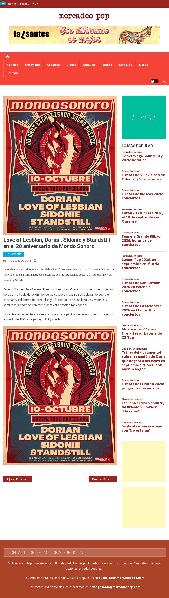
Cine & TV (125, 64)
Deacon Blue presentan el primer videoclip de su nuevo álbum (104, 479)
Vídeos (107, 64)
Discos (71, 64)
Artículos (89, 64)
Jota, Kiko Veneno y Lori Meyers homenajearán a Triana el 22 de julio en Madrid (20, 479)
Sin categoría (13, 254)
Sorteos (12, 73)
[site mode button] (154, 81)
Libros (143, 64)
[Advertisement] (144, 461)
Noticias (12, 64)
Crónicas (53, 64)
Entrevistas (32, 64)
